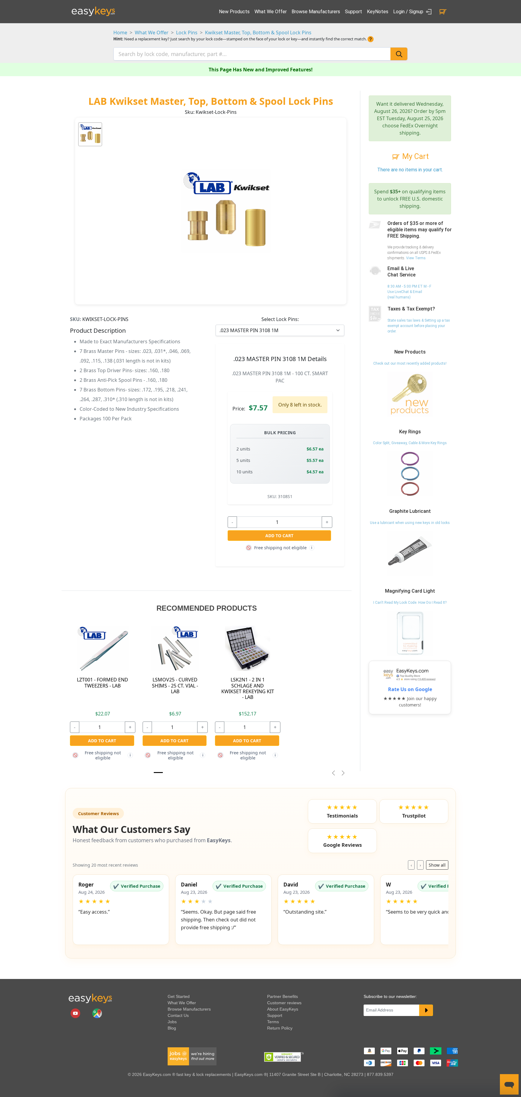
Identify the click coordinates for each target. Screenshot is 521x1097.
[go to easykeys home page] (90, 998)
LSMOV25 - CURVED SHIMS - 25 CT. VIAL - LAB (175, 685)
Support (353, 11)
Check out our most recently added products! (410, 363)
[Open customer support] (509, 1084)
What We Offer (270, 11)
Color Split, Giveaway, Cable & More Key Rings (410, 443)
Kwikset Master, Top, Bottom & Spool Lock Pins (258, 32)
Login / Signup (409, 11)
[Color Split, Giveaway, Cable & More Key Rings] (410, 474)
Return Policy (279, 1028)
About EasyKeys (282, 1009)
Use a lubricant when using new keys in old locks (410, 523)
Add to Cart (279, 535)
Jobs (172, 1021)
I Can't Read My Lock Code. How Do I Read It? (410, 602)
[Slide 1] (158, 772)
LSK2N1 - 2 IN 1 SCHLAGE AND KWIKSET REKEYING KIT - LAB (247, 688)
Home (120, 32)
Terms (273, 1021)
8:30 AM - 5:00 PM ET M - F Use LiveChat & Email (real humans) (409, 291)
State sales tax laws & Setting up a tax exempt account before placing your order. (418, 325)
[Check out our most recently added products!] (410, 394)
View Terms (416, 258)
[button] (121, 909)
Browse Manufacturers (316, 11)
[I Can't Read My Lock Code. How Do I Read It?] (410, 633)
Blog (172, 1028)
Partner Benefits (282, 996)
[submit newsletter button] (426, 1010)
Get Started (179, 996)
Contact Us (178, 1015)
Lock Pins (186, 32)
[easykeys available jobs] (192, 1055)
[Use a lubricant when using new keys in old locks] (410, 553)
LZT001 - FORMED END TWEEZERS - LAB (102, 682)
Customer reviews (284, 1002)
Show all (437, 865)
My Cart (414, 156)
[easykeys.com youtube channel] (76, 1012)
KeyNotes (377, 11)
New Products (234, 11)
